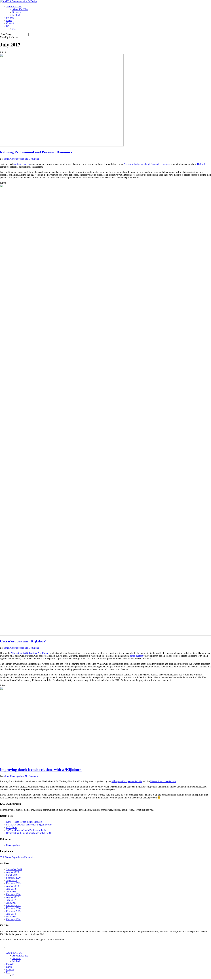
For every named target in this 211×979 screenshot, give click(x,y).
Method (16, 961)
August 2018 (12, 886)
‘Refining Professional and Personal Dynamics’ (147, 164)
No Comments (32, 158)
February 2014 (13, 919)
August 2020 (12, 872)
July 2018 (11, 888)
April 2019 (11, 880)
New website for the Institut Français (24, 822)
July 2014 (11, 913)
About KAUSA (14, 953)
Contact (10, 969)
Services (16, 958)
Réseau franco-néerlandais (163, 781)
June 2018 (11, 891)
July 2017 (11, 900)
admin (7, 158)
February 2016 (13, 908)
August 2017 (12, 897)
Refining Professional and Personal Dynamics (36, 152)
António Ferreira (22, 164)
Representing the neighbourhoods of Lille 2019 (29, 833)
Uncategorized (17, 158)
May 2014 (11, 916)
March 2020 (12, 875)
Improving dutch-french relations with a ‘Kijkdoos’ (41, 770)
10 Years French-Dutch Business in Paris (26, 830)
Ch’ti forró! (11, 827)
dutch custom (136, 655)
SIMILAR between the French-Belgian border (28, 824)
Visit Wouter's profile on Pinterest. (16, 857)
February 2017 (13, 905)
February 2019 (13, 883)
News (9, 966)
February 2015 (13, 911)
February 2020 (13, 877)
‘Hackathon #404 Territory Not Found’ (30, 653)
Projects (10, 964)
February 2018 (13, 894)
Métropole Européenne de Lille (127, 781)
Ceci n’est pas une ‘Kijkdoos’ (23, 641)
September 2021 (14, 869)
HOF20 (201, 164)
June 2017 (11, 902)
